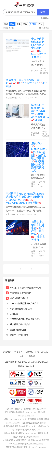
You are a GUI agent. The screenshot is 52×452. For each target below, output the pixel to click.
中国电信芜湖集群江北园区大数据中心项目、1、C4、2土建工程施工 (38, 47)
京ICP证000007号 (31, 437)
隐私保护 (9, 409)
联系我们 (18, 352)
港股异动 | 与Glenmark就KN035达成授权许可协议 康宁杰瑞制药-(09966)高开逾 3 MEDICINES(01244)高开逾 (25, 198)
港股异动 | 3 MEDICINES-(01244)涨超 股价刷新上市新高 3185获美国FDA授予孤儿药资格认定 (39, 157)
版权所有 (27, 409)
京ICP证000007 (39, 409)
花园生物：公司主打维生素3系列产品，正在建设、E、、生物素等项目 (38, 230)
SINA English (43, 352)
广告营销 (7, 352)
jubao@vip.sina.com (26, 416)
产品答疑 (31, 356)
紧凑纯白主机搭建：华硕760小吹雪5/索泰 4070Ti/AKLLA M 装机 (40, 113)
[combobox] (20, 12)
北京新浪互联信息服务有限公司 (34, 423)
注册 (22, 356)
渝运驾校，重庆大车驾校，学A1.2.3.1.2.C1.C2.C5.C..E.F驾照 (26, 83)
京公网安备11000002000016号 (30, 444)
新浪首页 (45, 18)
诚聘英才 (30, 352)
